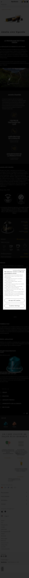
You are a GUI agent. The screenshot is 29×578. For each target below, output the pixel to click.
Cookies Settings (14, 306)
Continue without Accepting (19, 270)
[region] (14, 289)
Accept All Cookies (14, 300)
